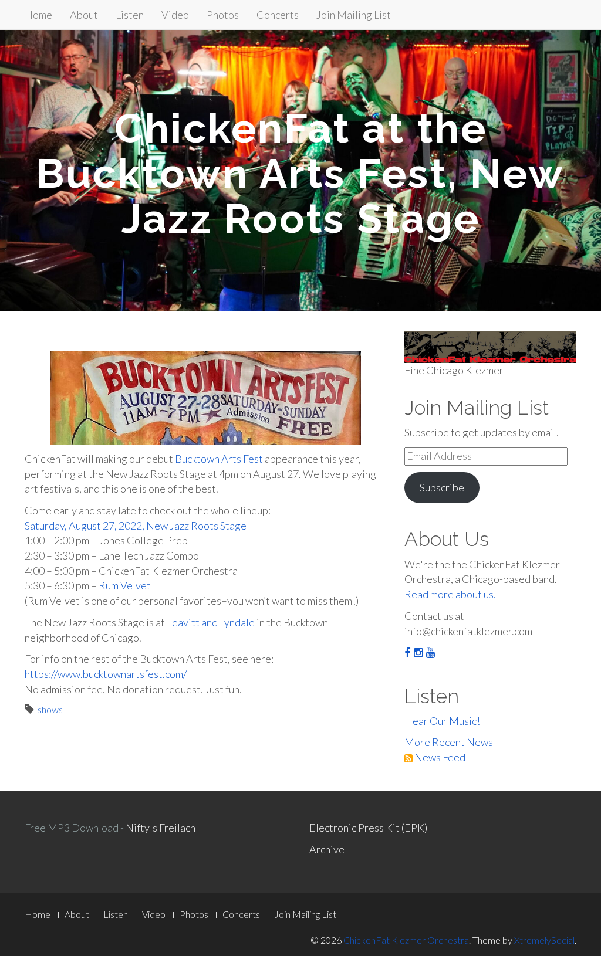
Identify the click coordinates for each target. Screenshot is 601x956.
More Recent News (448, 741)
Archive (327, 849)
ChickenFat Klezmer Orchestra (406, 939)
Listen (130, 14)
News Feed (439, 757)
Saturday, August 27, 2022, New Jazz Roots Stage (136, 525)
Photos (223, 14)
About (84, 14)
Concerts (277, 14)
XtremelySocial (544, 939)
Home (38, 14)
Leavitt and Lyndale (211, 622)
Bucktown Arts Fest (219, 458)
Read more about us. (450, 594)
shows (50, 709)
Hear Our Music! (442, 720)
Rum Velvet (125, 585)
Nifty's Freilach (160, 827)
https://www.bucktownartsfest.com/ (106, 673)
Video (175, 14)
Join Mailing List (353, 14)
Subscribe (442, 487)
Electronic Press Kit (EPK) (368, 827)
